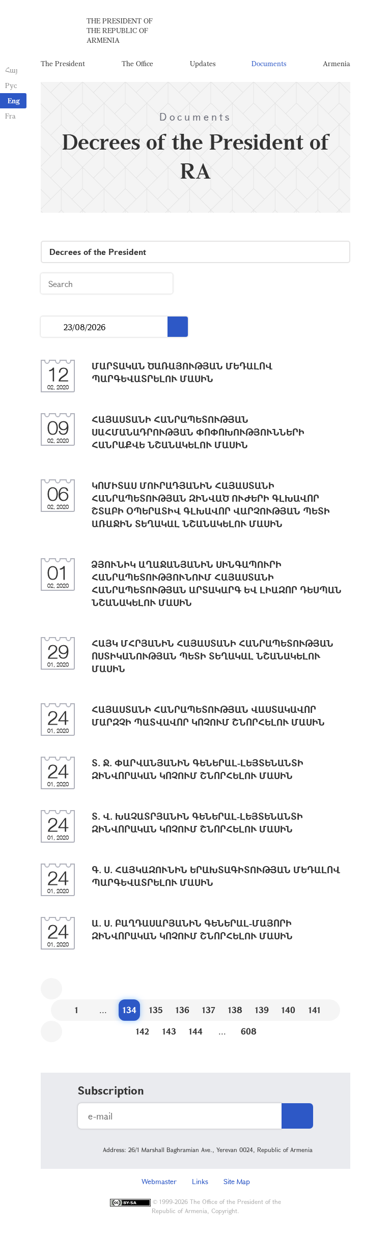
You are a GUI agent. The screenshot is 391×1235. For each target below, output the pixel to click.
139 (262, 1009)
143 (169, 1031)
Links (200, 1181)
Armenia (336, 63)
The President (63, 63)
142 (142, 1031)
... (52, 327)
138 (235, 1009)
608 (249, 1031)
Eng (14, 100)
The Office (137, 63)
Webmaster (159, 1181)
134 (129, 1009)
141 (315, 1009)
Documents (269, 63)
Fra (10, 116)
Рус (11, 85)
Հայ (11, 70)
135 (156, 1009)
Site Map (237, 1181)
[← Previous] (51, 988)
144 (196, 1031)
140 (288, 1009)
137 (208, 1009)
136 (182, 1009)
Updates (202, 63)
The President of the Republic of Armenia (120, 30)
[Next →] (51, 1031)
